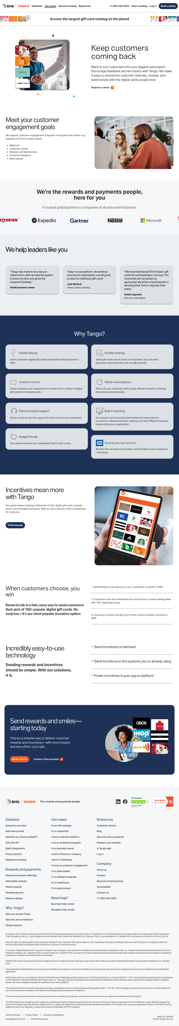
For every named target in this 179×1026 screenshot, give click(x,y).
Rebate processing (16, 859)
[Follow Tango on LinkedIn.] (118, 801)
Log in (100, 854)
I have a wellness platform (65, 836)
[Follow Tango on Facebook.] (125, 801)
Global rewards (14, 886)
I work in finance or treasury (66, 854)
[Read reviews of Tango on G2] (163, 801)
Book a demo (168, 6)
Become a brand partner (110, 881)
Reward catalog (14, 898)
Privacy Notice (31, 1015)
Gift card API (12, 842)
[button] (37, 6)
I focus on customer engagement (69, 865)
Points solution (14, 854)
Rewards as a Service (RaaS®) (21, 836)
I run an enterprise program (66, 842)
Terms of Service (13, 1015)
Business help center (62, 903)
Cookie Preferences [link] (39, 1019)
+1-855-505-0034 (106, 898)
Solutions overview (16, 825)
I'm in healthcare (60, 882)
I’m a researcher (60, 831)
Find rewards (15, 525)
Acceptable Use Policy (15, 1019)
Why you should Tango (18, 913)
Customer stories (106, 825)
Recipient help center (63, 909)
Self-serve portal (15, 831)
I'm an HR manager (61, 825)
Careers (101, 875)
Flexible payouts (14, 892)
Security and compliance (19, 919)
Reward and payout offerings (21, 875)
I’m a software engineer (64, 876)
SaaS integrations (15, 848)
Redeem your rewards (109, 842)
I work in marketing (61, 859)
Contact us (103, 892)
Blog (99, 831)
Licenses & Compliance (53, 1015)
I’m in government (61, 888)
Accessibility (104, 886)
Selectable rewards (16, 881)
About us (102, 869)
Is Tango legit (104, 848)
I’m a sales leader (60, 871)
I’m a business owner (62, 848)
